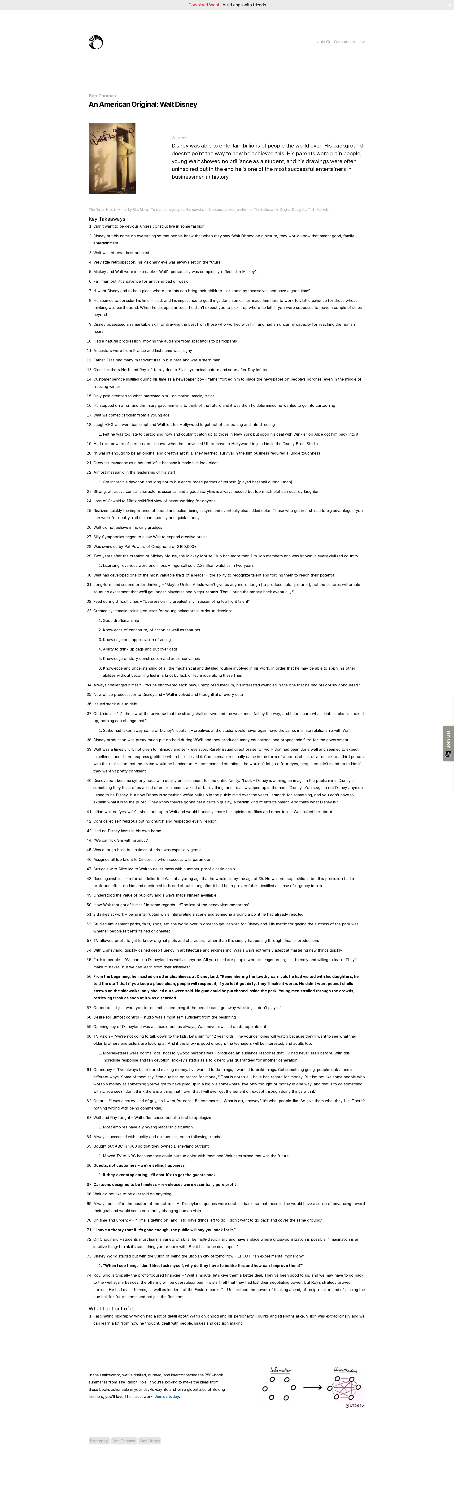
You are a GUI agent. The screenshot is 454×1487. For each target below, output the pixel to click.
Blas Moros (141, 210)
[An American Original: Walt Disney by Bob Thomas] (112, 192)
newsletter (199, 210)
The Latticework (266, 210)
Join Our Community (336, 41)
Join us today (166, 1396)
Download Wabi (203, 4)
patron (230, 210)
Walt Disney (150, 1441)
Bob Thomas (124, 1441)
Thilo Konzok (318, 210)
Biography (99, 1441)
